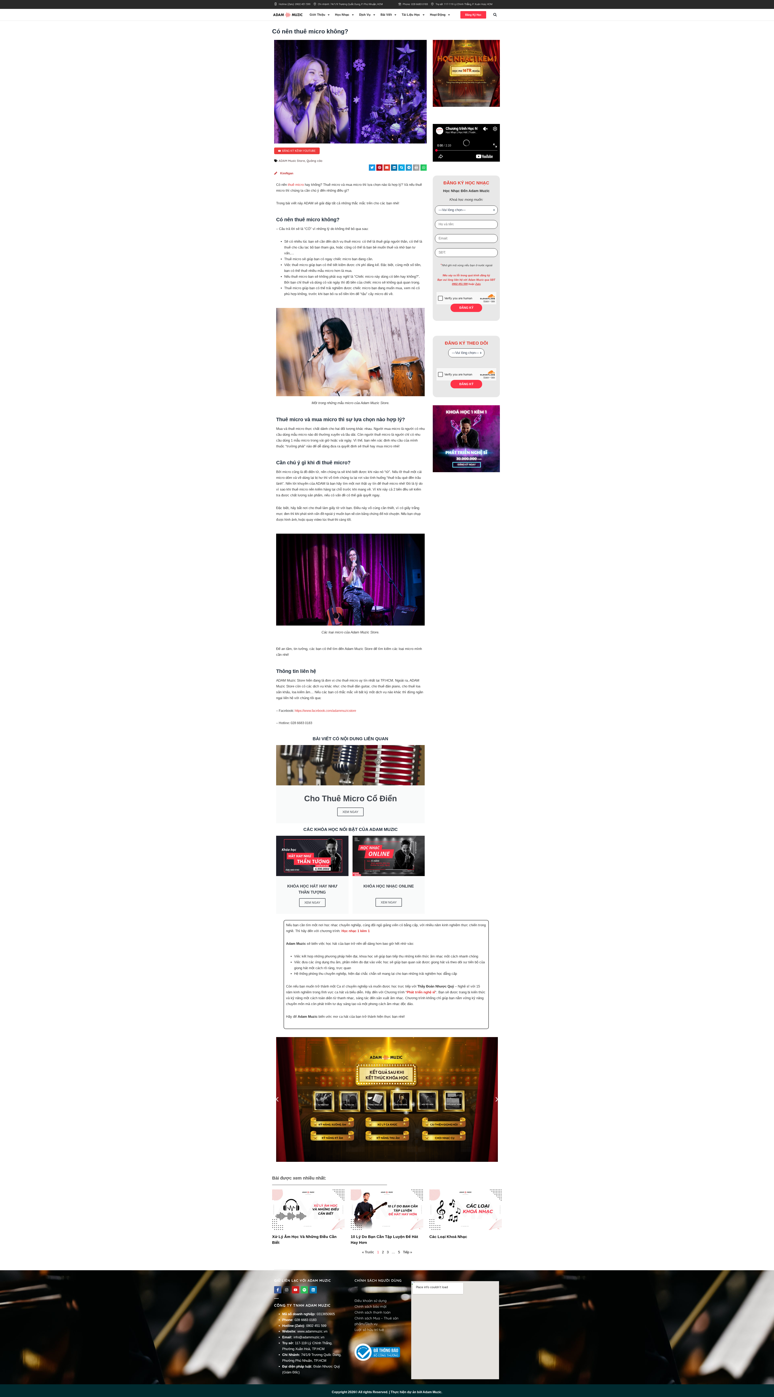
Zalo (478, 284)
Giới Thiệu (317, 14)
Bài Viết (386, 14)
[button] (495, 14)
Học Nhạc (342, 14)
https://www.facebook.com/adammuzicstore (325, 710)
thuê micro (296, 185)
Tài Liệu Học (411, 14)
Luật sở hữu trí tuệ (369, 1329)
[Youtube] (295, 1289)
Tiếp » (407, 1252)
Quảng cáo (314, 161)
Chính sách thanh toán (373, 1312)
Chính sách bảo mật (371, 1306)
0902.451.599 (460, 284)
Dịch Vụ (365, 14)
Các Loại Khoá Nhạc (448, 1237)
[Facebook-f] (277, 1289)
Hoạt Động (438, 14)
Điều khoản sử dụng (371, 1300)
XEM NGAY (350, 812)
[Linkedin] (313, 1289)
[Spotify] (304, 1289)
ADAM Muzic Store (292, 161)
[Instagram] (286, 1289)
